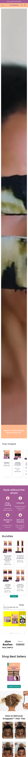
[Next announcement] (25, 1)
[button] (2, 5)
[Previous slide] (6, 633)
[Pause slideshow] (24, 633)
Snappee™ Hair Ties (7, 463)
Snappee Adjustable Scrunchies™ (17, 464)
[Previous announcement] (2, 1)
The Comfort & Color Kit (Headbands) (20, 557)
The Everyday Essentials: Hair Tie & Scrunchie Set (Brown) (8, 558)
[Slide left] (11, 482)
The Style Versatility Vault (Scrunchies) (8, 586)
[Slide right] (16, 482)
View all (14, 596)
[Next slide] (21, 633)
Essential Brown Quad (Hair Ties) (20, 586)
